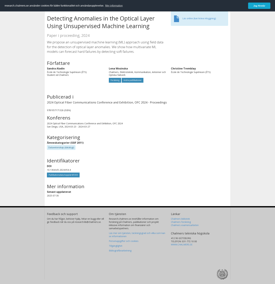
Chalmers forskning (181, 221)
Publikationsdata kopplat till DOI (63, 175)
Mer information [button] (114, 5)
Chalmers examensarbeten (185, 225)
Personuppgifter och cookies (123, 241)
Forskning (115, 80)
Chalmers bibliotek (180, 218)
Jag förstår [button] (259, 5)
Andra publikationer (132, 80)
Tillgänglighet (115, 245)
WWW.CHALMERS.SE (181, 244)
